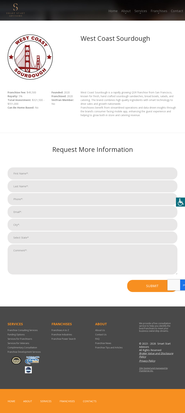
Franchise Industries (61, 334)
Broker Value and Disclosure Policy (156, 355)
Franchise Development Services (24, 351)
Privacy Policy (147, 360)
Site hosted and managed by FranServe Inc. (153, 369)
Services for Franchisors (20, 338)
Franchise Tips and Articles (108, 347)
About (126, 11)
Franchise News (103, 343)
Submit (152, 286)
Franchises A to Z (60, 330)
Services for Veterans (18, 343)
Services (140, 11)
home (11, 401)
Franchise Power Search (63, 338)
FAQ (97, 338)
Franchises (159, 11)
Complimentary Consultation (22, 347)
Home (113, 11)
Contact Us (100, 334)
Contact (177, 11)
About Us (100, 330)
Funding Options (16, 334)
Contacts (89, 401)
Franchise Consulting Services (23, 330)
